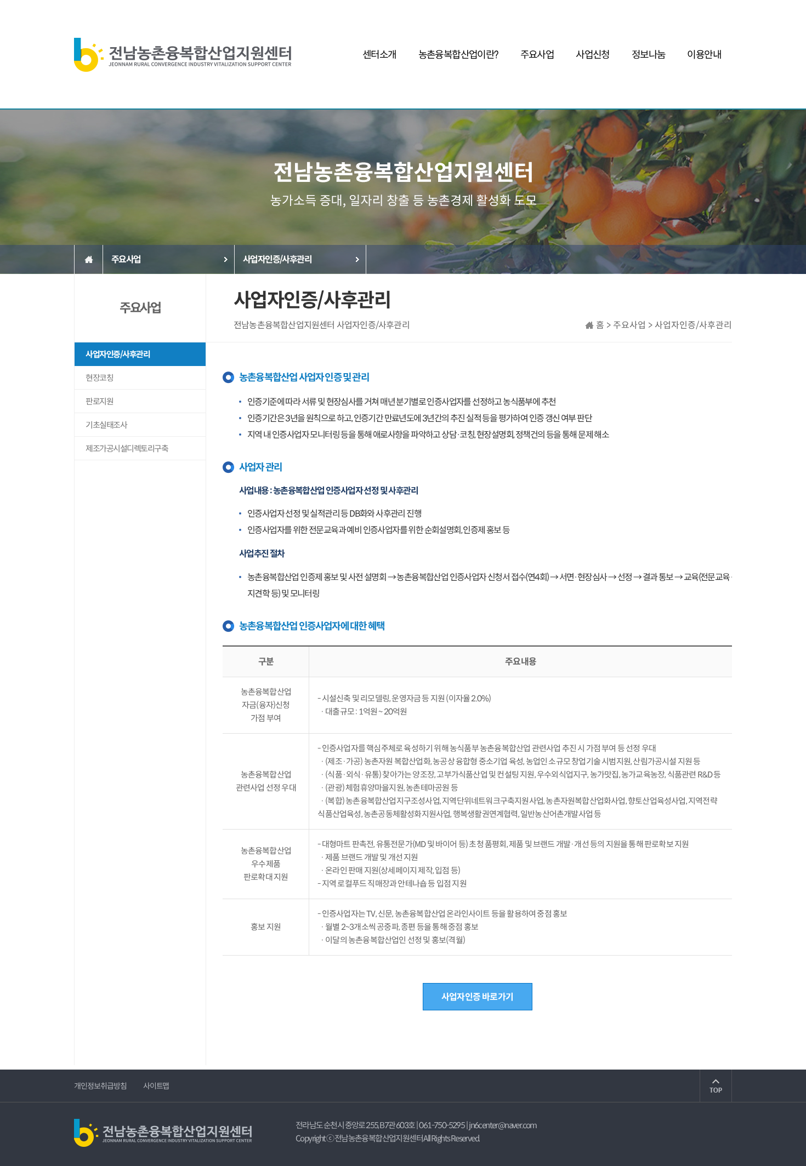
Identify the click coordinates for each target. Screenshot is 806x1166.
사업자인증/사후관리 (537, 88)
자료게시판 (649, 107)
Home (88, 259)
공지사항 (648, 88)
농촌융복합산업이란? (458, 55)
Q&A (704, 107)
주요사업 (537, 55)
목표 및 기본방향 (379, 107)
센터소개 (379, 55)
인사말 (379, 88)
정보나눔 (649, 55)
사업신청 (593, 55)
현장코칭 (537, 107)
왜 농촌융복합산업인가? (458, 107)
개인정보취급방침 (100, 1086)
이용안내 (704, 55)
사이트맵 (156, 1086)
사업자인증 (593, 88)
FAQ (704, 88)
